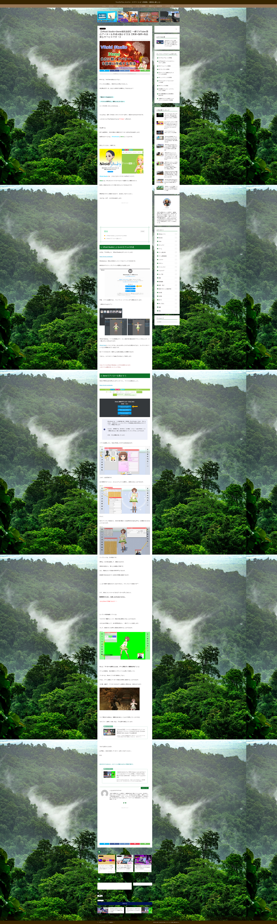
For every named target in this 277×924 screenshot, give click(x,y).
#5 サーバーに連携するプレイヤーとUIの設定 (166, 73)
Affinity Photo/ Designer (124, 6)
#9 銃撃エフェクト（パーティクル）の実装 (166, 89)
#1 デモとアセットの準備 (165, 57)
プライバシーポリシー (103, 922)
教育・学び (167, 285)
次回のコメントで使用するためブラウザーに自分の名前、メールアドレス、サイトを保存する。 (124, 893)
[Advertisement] (125, 214)
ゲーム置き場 (167, 252)
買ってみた (167, 303)
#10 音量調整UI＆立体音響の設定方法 (166, 94)
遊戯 (167, 307)
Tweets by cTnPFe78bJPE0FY (162, 105)
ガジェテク (167, 245)
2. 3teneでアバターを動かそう (114, 238)
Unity (103, 6)
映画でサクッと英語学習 (155, 6)
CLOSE (142, 231)
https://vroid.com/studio (106, 256)
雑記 (167, 310)
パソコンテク (102, 28)
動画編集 (167, 281)
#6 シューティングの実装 (165, 77)
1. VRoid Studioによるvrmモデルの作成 (116, 235)
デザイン (167, 263)
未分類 (167, 292)
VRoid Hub (103, 345)
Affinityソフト (167, 234)
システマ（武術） (170, 6)
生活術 (167, 296)
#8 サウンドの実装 (163, 85)
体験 (167, 278)
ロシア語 (167, 274)
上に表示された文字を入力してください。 (108, 898)
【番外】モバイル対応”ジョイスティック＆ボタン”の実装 (166, 99)
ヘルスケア (167, 270)
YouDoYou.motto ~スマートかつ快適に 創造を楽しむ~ (138, 2)
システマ (167, 259)
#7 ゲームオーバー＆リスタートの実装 (166, 81)
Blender (111, 6)
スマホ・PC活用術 (141, 6)
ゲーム (167, 248)
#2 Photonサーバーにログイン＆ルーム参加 (166, 62)
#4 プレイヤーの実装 (164, 69)
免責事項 (111, 922)
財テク (167, 299)
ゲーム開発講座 (167, 256)
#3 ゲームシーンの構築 (165, 66)
